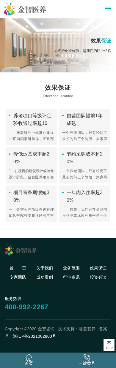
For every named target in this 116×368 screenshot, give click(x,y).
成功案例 (44, 277)
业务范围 (71, 268)
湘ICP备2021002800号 (34, 336)
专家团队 (18, 277)
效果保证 (98, 268)
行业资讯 (71, 277)
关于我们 (44, 268)
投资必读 (98, 277)
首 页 (18, 268)
